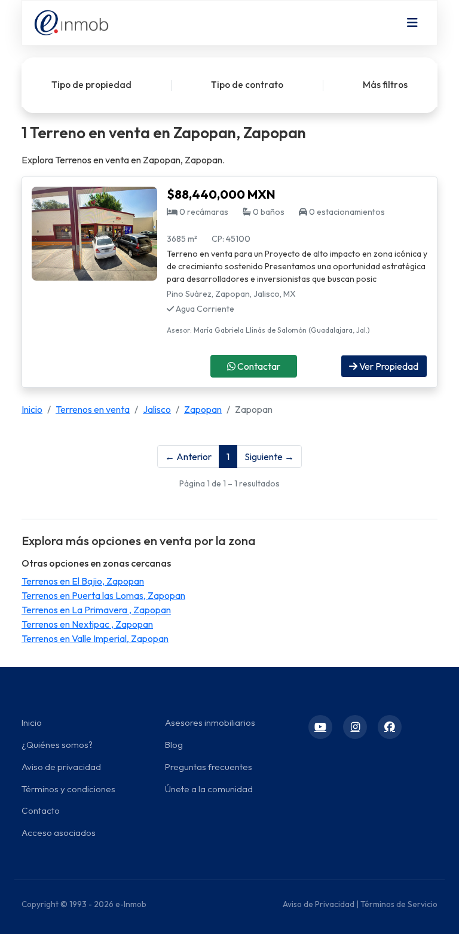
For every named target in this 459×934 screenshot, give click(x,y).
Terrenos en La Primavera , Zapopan (96, 610)
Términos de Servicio (398, 904)
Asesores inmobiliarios (210, 722)
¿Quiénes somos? (57, 744)
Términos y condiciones (68, 789)
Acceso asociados (59, 832)
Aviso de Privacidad (318, 904)
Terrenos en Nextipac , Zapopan (87, 624)
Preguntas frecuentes (208, 766)
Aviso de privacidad (61, 766)
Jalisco (157, 409)
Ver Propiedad (387, 366)
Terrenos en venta (93, 409)
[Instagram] (355, 727)
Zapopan (203, 409)
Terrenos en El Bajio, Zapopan (83, 581)
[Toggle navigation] (412, 22)
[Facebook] (390, 727)
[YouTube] (320, 727)
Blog (174, 744)
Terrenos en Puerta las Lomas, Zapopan (103, 595)
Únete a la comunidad (209, 789)
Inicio (32, 409)
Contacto (41, 810)
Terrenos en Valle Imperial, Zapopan (95, 638)
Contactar (257, 366)
